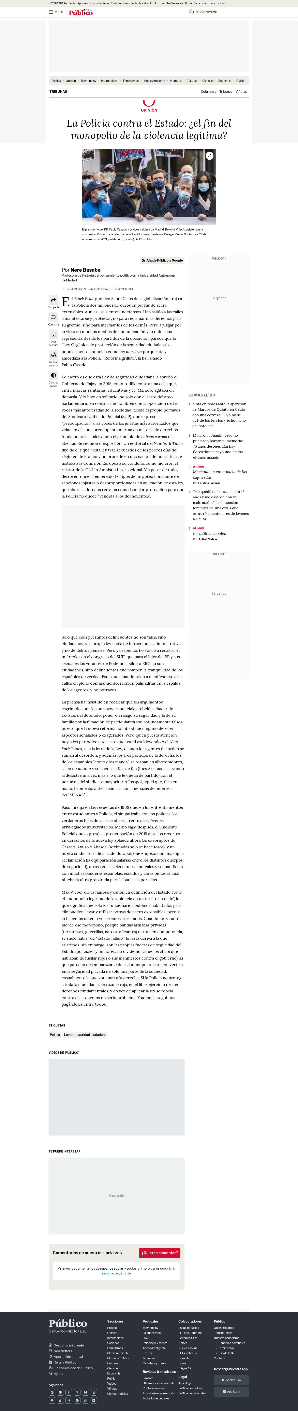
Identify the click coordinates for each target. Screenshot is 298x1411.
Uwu (146, 1338)
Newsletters (62, 1351)
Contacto (220, 1358)
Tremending (88, 80)
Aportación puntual (68, 1357)
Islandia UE (145, 3)
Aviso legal (185, 1383)
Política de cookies (190, 1388)
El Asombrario (187, 1353)
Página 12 (184, 1368)
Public (240, 80)
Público (68, 1324)
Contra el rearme (154, 1388)
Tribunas (58, 92)
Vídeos (111, 1383)
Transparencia (223, 1333)
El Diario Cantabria (190, 1333)
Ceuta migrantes (78, 3)
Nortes (182, 1343)
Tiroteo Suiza (192, 3)
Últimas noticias (117, 1393)
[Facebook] (68, 1392)
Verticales (150, 1321)
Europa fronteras (99, 3)
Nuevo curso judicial (213, 3)
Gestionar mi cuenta (68, 1345)
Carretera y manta (154, 1363)
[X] (77, 1392)
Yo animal (149, 1358)
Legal (182, 1377)
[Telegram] (68, 1400)
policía (55, 1035)
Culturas (192, 80)
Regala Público (64, 1362)
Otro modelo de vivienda (158, 1383)
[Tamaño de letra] (53, 355)
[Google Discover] (60, 1392)
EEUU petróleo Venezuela (168, 3)
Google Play (233, 1380)
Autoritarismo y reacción (159, 1393)
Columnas (208, 92)
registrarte (123, 1273)
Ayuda (58, 1374)
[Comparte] (53, 300)
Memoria (176, 80)
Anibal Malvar (207, 539)
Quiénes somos (224, 1327)
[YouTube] (52, 1400)
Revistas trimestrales (159, 1372)
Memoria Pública (118, 1358)
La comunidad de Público (73, 1368)
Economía (225, 80)
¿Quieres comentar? (159, 1253)
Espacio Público (188, 1327)
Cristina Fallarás (209, 483)
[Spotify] (77, 1400)
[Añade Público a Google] (52, 1392)
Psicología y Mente (155, 1343)
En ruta (147, 1353)
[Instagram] (94, 1392)
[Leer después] (53, 334)
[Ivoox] (94, 1400)
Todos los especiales (156, 1398)
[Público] (81, 12)
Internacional (109, 80)
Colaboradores (190, 1321)
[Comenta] (53, 317)
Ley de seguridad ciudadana (85, 1035)
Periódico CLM (187, 1338)
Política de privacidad (192, 1393)
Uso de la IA (226, 1353)
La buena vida (152, 1333)
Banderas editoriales (232, 1343)
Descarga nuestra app (231, 1369)
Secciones (115, 1321)
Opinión (71, 80)
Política (56, 80)
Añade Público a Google (164, 260)
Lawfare (148, 1378)
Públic (111, 1378)
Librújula (183, 1358)
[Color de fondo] (53, 375)
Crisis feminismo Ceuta (124, 3)
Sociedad (113, 1343)
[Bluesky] (85, 1392)
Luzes (182, 1363)
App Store (233, 1391)
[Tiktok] (60, 1400)
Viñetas (241, 92)
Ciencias (207, 80)
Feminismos (131, 80)
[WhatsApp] (85, 1400)
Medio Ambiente (154, 80)
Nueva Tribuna (187, 1348)
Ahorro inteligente (154, 1348)
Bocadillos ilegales (209, 533)
